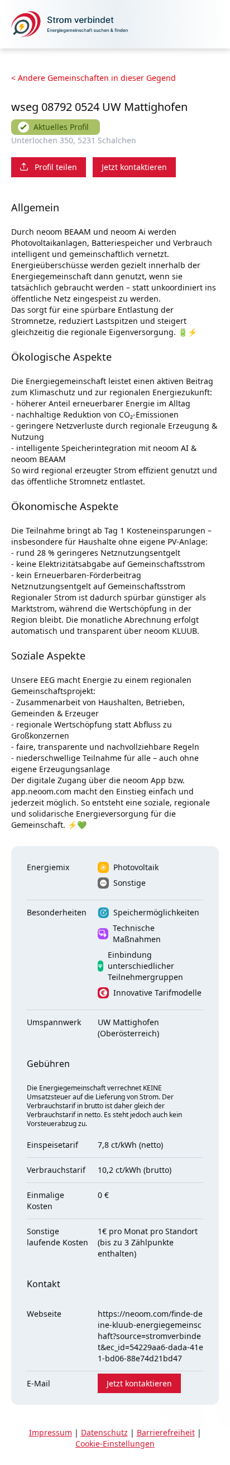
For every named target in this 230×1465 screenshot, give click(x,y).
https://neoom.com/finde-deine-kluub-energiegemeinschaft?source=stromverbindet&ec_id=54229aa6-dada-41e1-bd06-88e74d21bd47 (150, 1336)
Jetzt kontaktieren (134, 167)
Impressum (50, 1432)
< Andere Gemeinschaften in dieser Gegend (93, 77)
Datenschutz (104, 1432)
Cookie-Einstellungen (115, 1443)
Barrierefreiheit (166, 1432)
